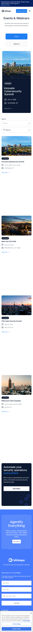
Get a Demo (16, 489)
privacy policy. (26, 620)
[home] (6, 11)
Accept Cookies (16, 628)
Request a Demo (21, 11)
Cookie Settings (16, 624)
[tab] (17, 36)
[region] (16, 621)
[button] (29, 11)
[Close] (31, 613)
